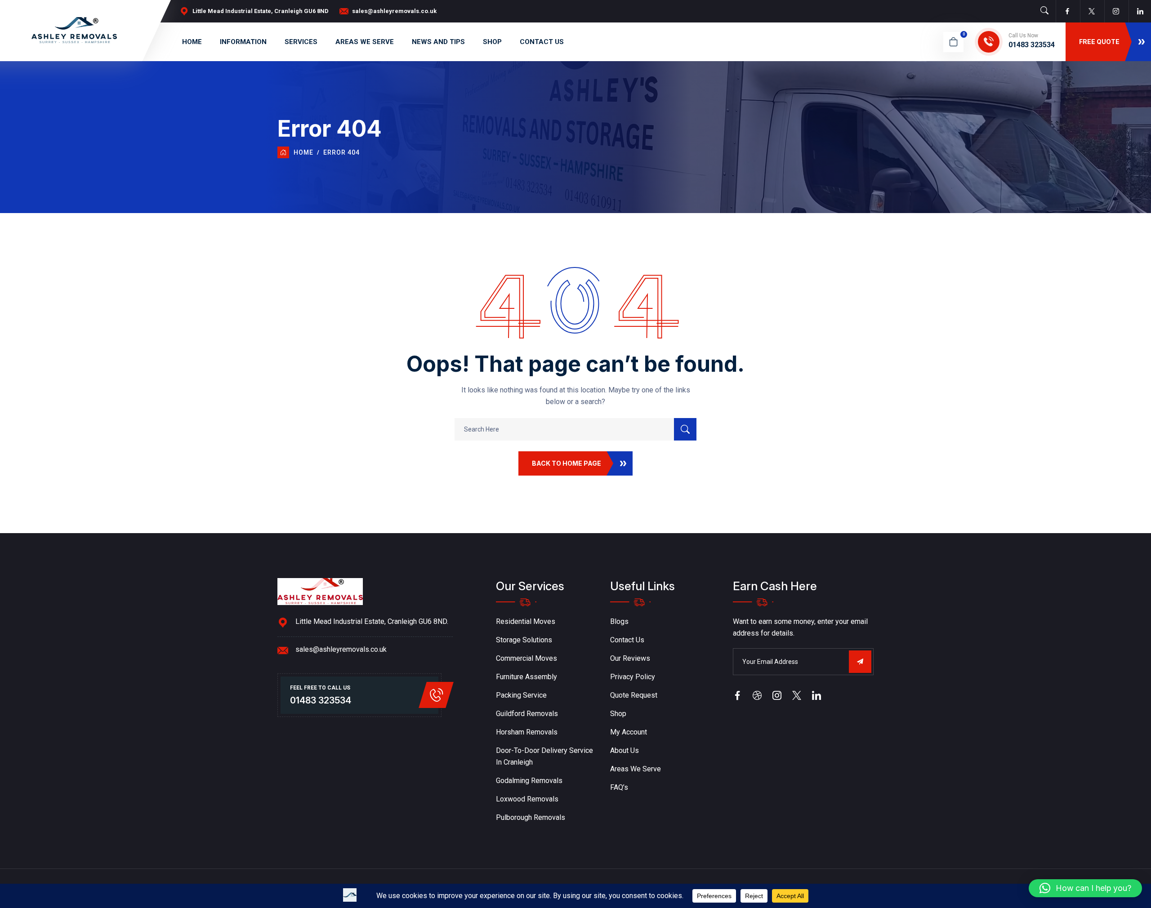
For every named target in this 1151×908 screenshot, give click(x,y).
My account (628, 732)
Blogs (619, 621)
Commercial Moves (526, 658)
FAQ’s (619, 787)
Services (301, 42)
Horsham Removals (527, 732)
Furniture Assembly (526, 676)
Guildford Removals (527, 713)
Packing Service (521, 695)
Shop (492, 42)
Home (192, 42)
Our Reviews (630, 658)
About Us (624, 750)
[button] (1085, 888)
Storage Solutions (524, 640)
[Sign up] (860, 661)
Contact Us (542, 42)
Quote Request (633, 695)
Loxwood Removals (527, 799)
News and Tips (438, 42)
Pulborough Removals (530, 817)
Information (243, 42)
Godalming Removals (529, 780)
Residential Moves (525, 621)
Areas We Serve (364, 42)
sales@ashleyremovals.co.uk (394, 11)
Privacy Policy (632, 676)
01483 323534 (1031, 44)
